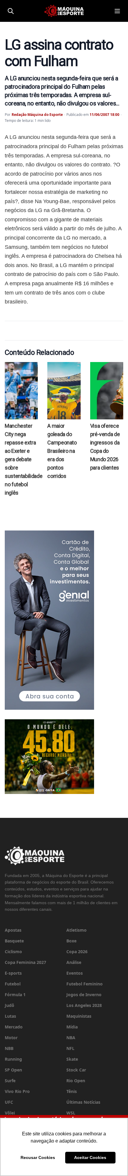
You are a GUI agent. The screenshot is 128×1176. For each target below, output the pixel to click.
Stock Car (76, 1070)
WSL (70, 1113)
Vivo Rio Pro (17, 1091)
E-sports (13, 973)
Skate (72, 1059)
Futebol (13, 984)
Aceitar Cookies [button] (90, 1157)
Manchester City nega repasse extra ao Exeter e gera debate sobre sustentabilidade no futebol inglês (23, 459)
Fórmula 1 (15, 994)
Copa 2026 (77, 951)
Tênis (71, 1091)
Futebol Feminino (84, 984)
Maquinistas (78, 1016)
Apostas (13, 930)
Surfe (10, 1080)
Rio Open (75, 1080)
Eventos (74, 973)
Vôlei (10, 1113)
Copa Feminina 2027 (25, 962)
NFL (70, 1048)
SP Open (13, 1070)
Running (13, 1059)
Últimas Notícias (83, 1102)
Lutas (10, 1016)
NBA (70, 1037)
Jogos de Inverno (84, 994)
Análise (73, 962)
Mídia (72, 1027)
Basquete (14, 941)
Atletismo (76, 930)
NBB (9, 1048)
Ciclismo (13, 951)
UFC (9, 1102)
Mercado (14, 1027)
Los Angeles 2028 (84, 1005)
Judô (9, 1005)
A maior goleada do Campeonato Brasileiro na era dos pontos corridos (62, 451)
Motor (11, 1037)
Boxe (71, 941)
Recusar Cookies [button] (38, 1157)
